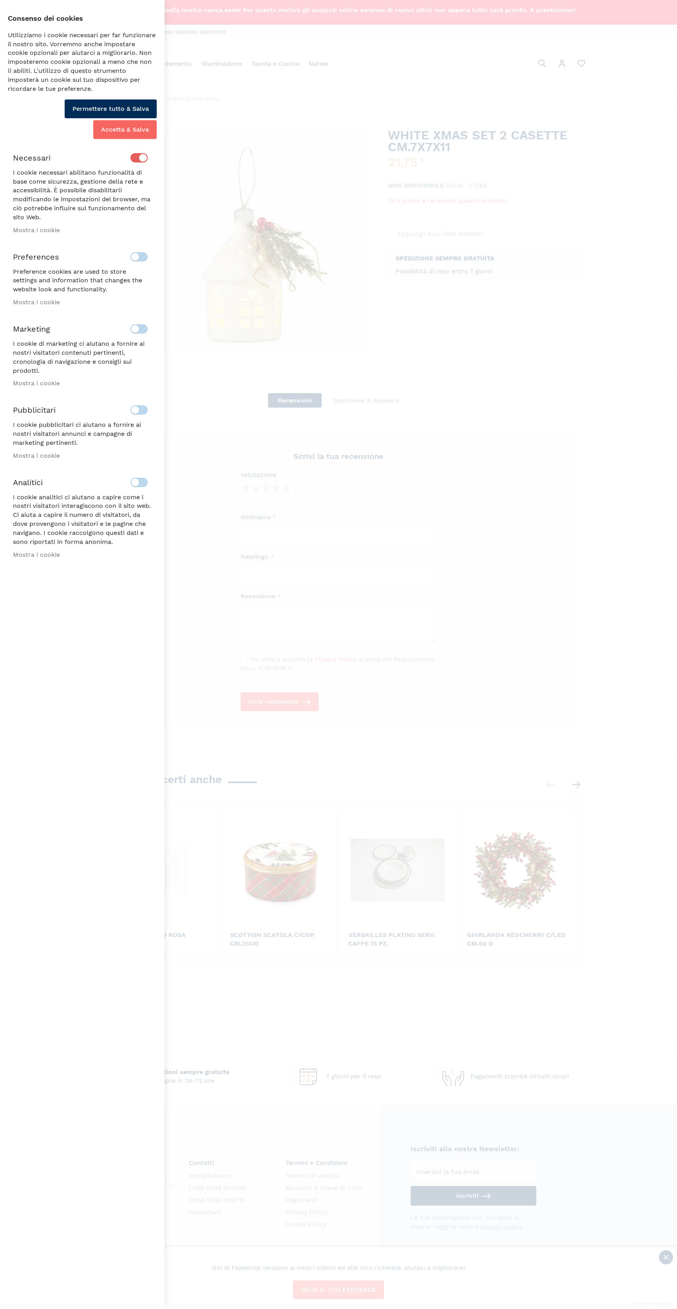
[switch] (139, 157)
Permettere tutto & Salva (110, 108)
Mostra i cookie (36, 230)
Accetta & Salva (125, 129)
